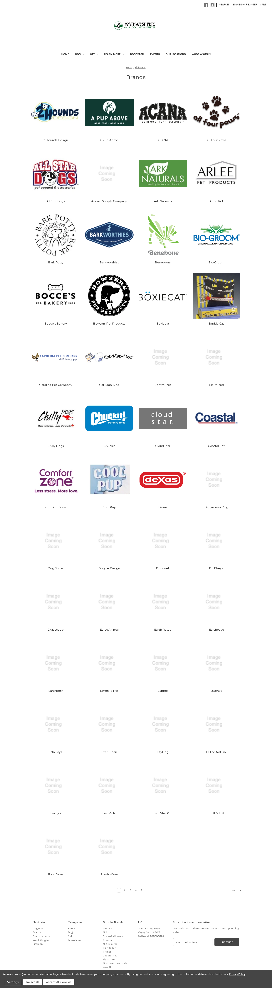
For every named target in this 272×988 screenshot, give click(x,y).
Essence (216, 690)
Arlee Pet (216, 201)
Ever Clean (109, 752)
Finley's (55, 813)
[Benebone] (163, 235)
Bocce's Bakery (55, 323)
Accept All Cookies (58, 982)
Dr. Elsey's (216, 568)
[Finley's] (55, 785)
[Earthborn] (55, 663)
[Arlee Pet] (216, 173)
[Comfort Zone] (55, 480)
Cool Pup (109, 507)
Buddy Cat (216, 323)
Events (155, 54)
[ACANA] (163, 112)
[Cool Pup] (109, 480)
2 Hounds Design (55, 140)
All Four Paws (216, 140)
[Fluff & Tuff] (216, 785)
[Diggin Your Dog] (216, 480)
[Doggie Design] (109, 541)
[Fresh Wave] (109, 847)
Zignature (109, 959)
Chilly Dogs (56, 446)
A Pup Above (109, 140)
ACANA (162, 140)
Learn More (112, 54)
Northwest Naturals (115, 963)
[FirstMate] (109, 785)
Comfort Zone (55, 507)
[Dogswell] (163, 541)
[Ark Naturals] (163, 173)
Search (224, 4)
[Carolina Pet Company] (55, 357)
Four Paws (55, 874)
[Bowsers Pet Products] (109, 296)
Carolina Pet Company (55, 385)
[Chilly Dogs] (55, 418)
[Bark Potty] (55, 235)
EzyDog (163, 752)
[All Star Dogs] (55, 173)
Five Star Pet (163, 813)
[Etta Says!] (55, 724)
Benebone (163, 262)
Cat (92, 54)
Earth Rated (163, 629)
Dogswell (162, 568)
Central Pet (163, 385)
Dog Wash (137, 54)
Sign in (237, 4)
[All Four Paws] (216, 112)
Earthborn (55, 690)
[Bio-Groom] (216, 235)
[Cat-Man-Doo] (109, 357)
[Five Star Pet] (163, 785)
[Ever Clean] (109, 724)
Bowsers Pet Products (109, 323)
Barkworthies (109, 262)
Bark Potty (55, 262)
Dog (78, 54)
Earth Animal (109, 629)
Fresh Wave (109, 874)
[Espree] (163, 663)
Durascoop (56, 629)
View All (107, 967)
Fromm (107, 940)
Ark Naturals (163, 201)
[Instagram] (212, 5)
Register (251, 4)
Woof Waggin (201, 54)
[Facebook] (206, 5)
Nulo (105, 932)
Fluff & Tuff (216, 813)
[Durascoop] (55, 602)
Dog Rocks (55, 568)
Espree (163, 690)
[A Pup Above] (109, 112)
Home (65, 54)
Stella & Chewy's (113, 936)
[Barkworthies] (109, 235)
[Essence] (216, 663)
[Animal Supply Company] (109, 173)
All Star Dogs (55, 201)
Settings (13, 982)
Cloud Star (162, 446)
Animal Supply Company (109, 201)
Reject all (32, 982)
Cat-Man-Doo (109, 385)
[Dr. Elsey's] (216, 541)
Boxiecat (162, 323)
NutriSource (110, 944)
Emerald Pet (109, 690)
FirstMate (109, 813)
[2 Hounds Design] (55, 112)
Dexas (162, 507)
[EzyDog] (163, 724)
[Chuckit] (109, 418)
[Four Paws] (55, 847)
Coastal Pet (216, 446)
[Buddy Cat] (216, 296)
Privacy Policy (237, 974)
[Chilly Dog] (216, 357)
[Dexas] (163, 480)
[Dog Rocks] (55, 541)
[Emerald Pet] (109, 663)
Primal (107, 951)
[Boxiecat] (163, 296)
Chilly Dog (216, 385)
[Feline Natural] (216, 724)
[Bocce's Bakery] (55, 296)
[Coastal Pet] (216, 418)
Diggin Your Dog (216, 507)
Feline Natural (216, 752)
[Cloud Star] (163, 418)
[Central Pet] (163, 357)
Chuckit (109, 446)
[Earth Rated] (163, 602)
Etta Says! (56, 752)
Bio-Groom (216, 262)
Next (235, 890)
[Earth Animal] (109, 602)
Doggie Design (109, 568)
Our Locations (176, 54)
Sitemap (38, 944)
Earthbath (216, 629)
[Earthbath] (216, 602)
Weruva (107, 928)
